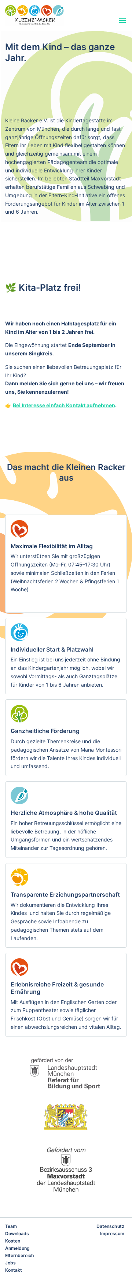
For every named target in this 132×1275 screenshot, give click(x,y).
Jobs (10, 1263)
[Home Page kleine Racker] (48, 15)
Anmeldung (17, 1248)
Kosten (12, 1241)
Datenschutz (110, 1226)
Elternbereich (19, 1255)
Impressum (112, 1233)
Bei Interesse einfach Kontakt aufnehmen (64, 405)
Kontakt (13, 1270)
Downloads (17, 1233)
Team (11, 1226)
